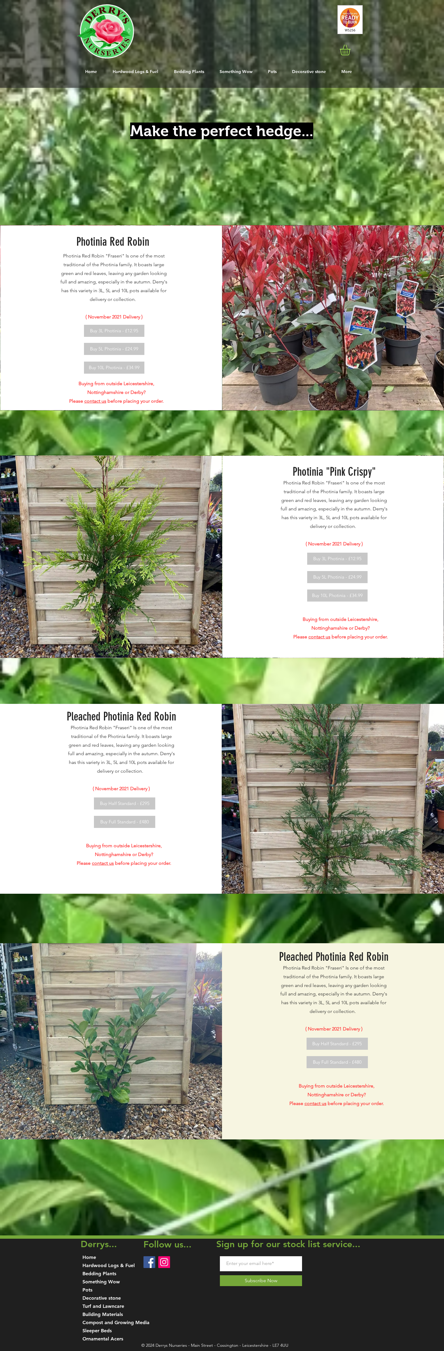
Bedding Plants (99, 1273)
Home (89, 1257)
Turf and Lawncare (103, 1306)
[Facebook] (149, 1262)
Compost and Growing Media (116, 1322)
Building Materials (102, 1314)
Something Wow (101, 1282)
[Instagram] (164, 1262)
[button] (351, 50)
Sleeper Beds (97, 1330)
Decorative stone (101, 1298)
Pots (87, 1290)
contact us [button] (95, 401)
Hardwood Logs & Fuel (108, 1265)
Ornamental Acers (102, 1339)
